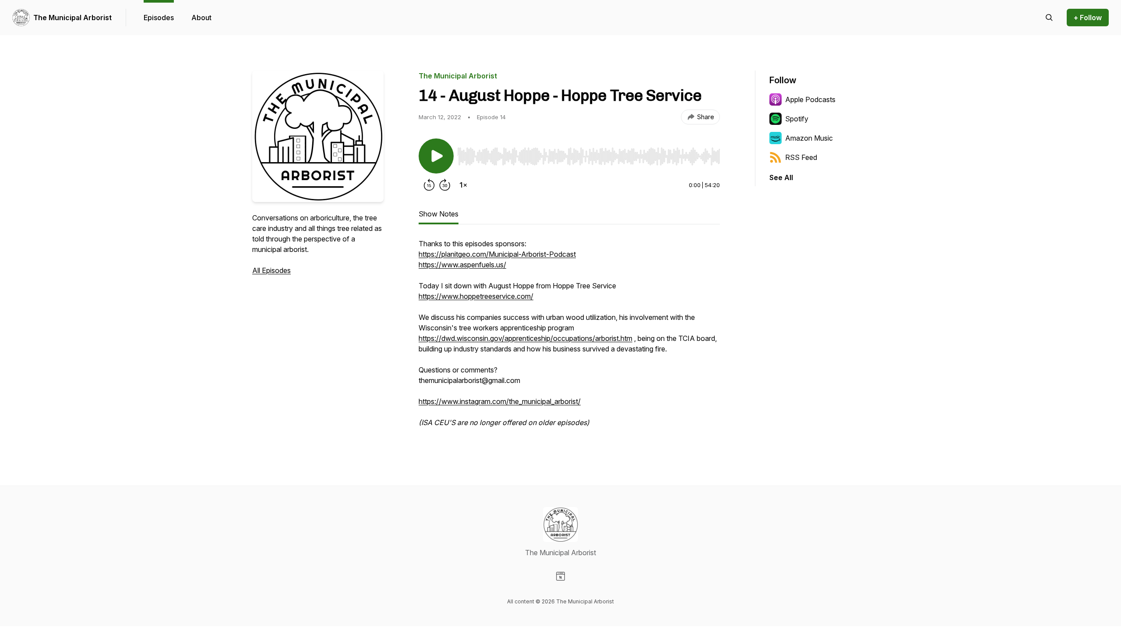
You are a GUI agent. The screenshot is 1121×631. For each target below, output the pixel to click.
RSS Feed (801, 157)
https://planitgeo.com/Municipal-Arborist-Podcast (497, 254)
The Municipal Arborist (72, 17)
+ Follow (1088, 17)
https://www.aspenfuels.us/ (462, 264)
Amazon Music (809, 138)
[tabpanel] (569, 337)
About (201, 17)
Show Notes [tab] (438, 213)
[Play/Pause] (436, 156)
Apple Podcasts (810, 99)
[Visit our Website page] (560, 576)
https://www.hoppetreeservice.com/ (476, 296)
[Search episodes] (1049, 17)
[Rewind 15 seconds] (429, 185)
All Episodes (271, 270)
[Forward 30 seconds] (445, 185)
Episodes (159, 17)
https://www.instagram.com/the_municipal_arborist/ (500, 401)
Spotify (796, 118)
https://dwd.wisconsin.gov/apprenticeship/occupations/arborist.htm (525, 338)
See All (781, 177)
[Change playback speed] (463, 185)
